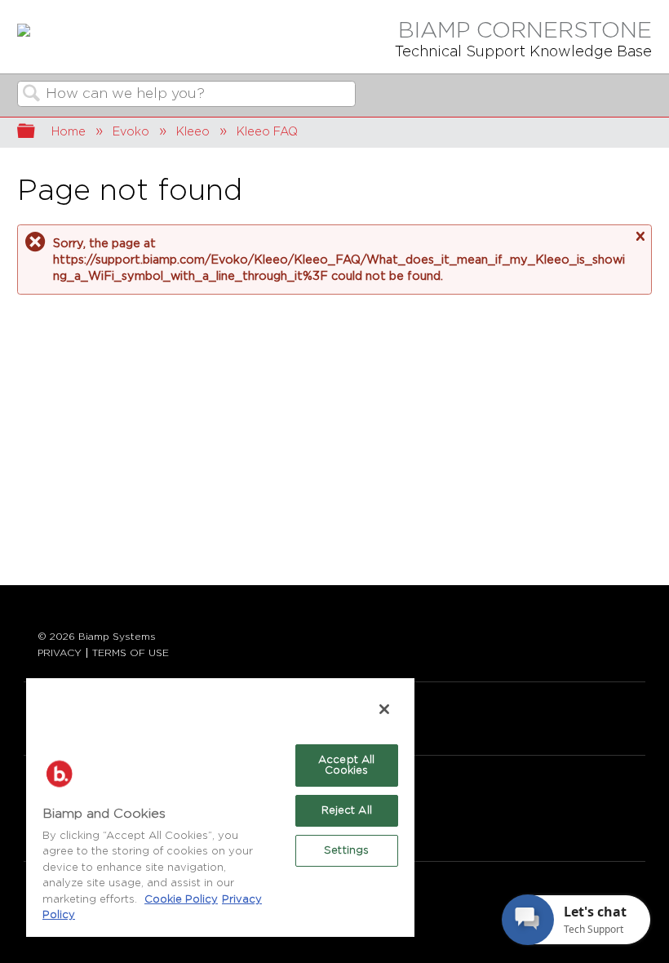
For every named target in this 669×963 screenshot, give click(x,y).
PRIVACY (60, 653)
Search (32, 95)
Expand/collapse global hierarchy (36, 132)
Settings (346, 850)
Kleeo (193, 132)
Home (68, 132)
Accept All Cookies (346, 765)
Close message (639, 236)
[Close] (384, 709)
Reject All (346, 810)
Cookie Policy (181, 899)
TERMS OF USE (130, 653)
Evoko (131, 132)
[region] (220, 807)
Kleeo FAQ (267, 132)
